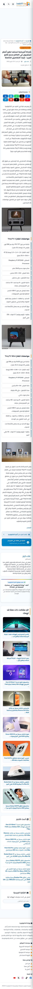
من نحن (27, 963)
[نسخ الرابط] (5, 99)
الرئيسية (27, 41)
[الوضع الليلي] (4, 4)
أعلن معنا (27, 966)
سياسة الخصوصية (24, 952)
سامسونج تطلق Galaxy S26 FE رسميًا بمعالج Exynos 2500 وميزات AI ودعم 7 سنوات (17, 862)
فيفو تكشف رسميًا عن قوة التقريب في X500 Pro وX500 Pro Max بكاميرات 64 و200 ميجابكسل (17, 871)
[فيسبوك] (27, 96)
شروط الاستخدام (25, 955)
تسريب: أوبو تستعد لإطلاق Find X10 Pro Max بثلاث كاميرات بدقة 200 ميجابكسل (17, 849)
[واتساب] (16, 96)
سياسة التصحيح (25, 949)
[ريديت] (22, 99)
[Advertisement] (16, 25)
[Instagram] (22, 978)
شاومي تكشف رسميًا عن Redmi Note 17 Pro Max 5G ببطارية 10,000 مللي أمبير (17, 855)
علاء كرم (26, 61)
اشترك (27, 905)
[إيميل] (11, 99)
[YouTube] (14, 978)
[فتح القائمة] (13, 4)
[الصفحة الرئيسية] (23, 4)
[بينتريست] (27, 99)
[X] (18, 978)
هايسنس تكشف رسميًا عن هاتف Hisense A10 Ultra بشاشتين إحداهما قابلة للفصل (17, 834)
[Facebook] (30, 978)
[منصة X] (22, 96)
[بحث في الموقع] (8, 4)
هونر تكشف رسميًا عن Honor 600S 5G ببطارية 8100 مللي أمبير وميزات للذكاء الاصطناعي (18, 841)
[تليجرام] (11, 96)
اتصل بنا (27, 969)
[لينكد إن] (5, 96)
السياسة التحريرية (24, 946)
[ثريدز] (16, 99)
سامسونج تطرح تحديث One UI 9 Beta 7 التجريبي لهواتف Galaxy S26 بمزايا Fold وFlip (17, 826)
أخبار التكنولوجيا (19, 41)
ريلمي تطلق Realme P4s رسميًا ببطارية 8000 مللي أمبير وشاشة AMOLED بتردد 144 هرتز (16, 879)
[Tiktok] (26, 978)
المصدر (29, 527)
